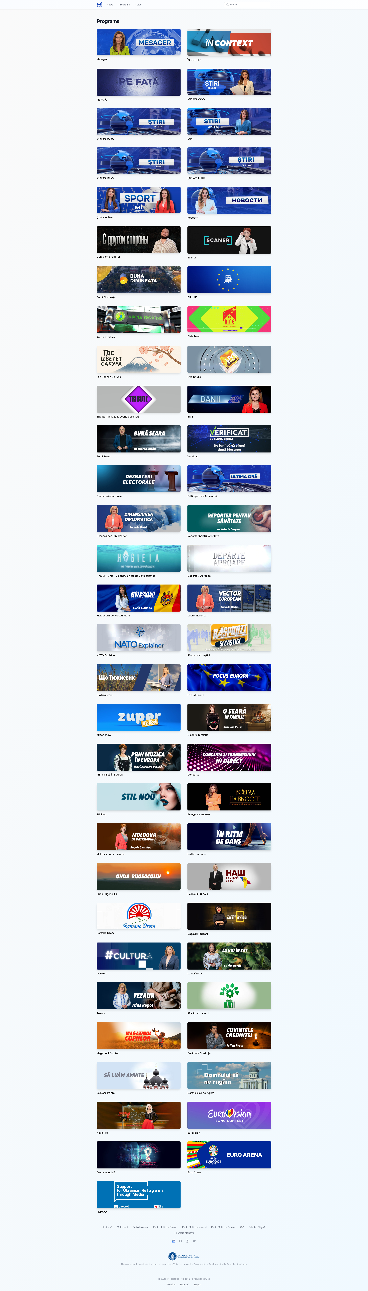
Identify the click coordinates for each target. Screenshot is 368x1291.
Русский (184, 1284)
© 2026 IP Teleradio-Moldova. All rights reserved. (184, 1278)
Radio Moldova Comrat (223, 1227)
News (110, 4)
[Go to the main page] (100, 4)
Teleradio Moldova (184, 1232)
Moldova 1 (107, 1227)
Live (138, 4)
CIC (242, 1227)
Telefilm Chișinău (257, 1227)
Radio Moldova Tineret (165, 1227)
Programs (124, 4)
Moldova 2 (122, 1227)
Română (171, 1284)
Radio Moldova (140, 1227)
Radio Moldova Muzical (194, 1227)
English (197, 1284)
